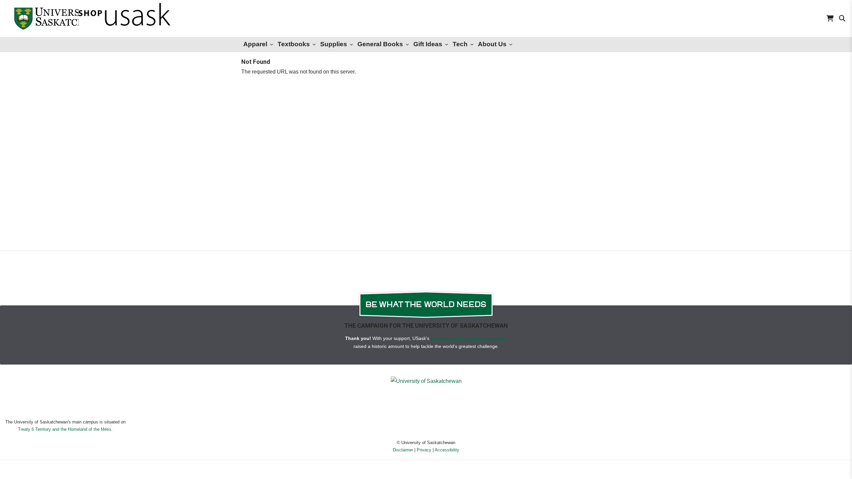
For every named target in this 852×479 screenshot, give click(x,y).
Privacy (424, 449)
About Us (492, 44)
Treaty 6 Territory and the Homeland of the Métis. (65, 429)
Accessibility (447, 449)
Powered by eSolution (426, 470)
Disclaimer (403, 449)
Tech (460, 44)
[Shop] (107, 18)
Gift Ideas (427, 44)
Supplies (333, 44)
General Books (380, 44)
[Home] (33, 18)
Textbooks (294, 44)
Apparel (255, 44)
